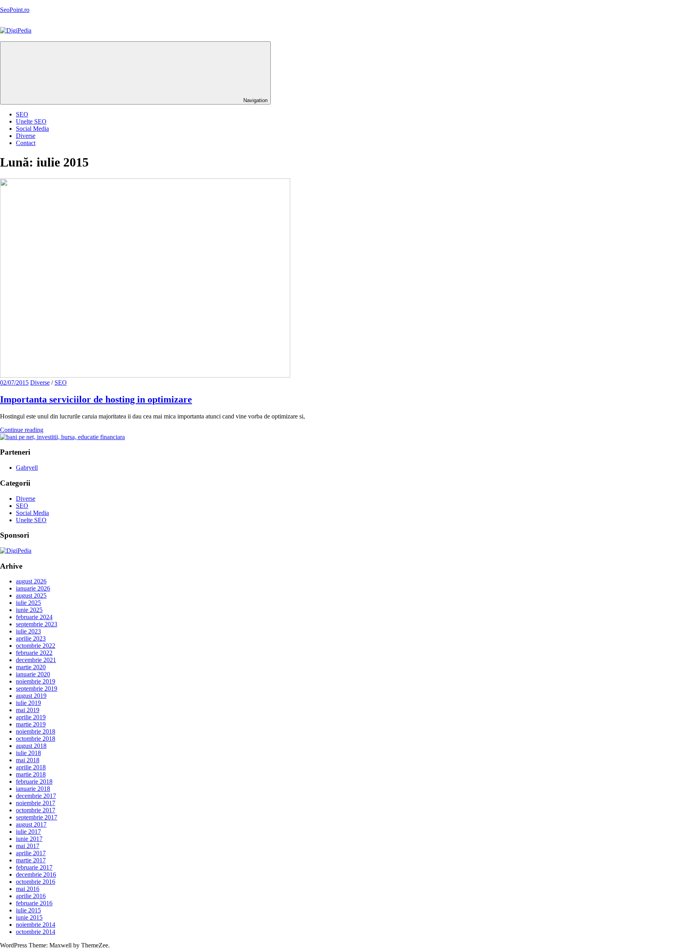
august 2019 (31, 695)
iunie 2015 (29, 917)
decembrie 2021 (36, 660)
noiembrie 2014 (35, 924)
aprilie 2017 (31, 853)
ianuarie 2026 (33, 588)
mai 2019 (27, 710)
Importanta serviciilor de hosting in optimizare (96, 399)
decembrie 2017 (36, 795)
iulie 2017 (28, 831)
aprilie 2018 (31, 767)
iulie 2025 (28, 602)
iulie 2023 (28, 631)
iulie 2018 (28, 753)
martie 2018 (31, 774)
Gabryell (27, 467)
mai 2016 (27, 888)
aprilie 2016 (31, 896)
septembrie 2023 (36, 624)
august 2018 (31, 745)
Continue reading (21, 429)
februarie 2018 (34, 781)
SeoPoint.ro (14, 9)
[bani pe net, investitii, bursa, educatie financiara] (62, 437)
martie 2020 (31, 667)
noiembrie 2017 (35, 803)
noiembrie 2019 (35, 681)
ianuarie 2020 (33, 674)
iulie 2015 (28, 910)
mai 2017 (27, 845)
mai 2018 (27, 760)
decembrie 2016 (36, 874)
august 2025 (31, 595)
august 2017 (31, 824)
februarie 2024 (34, 617)
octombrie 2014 (35, 931)
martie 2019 (31, 724)
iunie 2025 (29, 609)
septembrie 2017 (36, 817)
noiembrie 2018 (35, 731)
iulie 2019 (28, 702)
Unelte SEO (31, 121)
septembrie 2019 (36, 688)
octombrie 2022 (35, 645)
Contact (25, 142)
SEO (22, 114)
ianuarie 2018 (33, 788)
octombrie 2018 (35, 738)
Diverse (25, 135)
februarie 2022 (34, 652)
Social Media (32, 128)
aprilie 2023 (31, 638)
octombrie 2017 (35, 810)
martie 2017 (31, 860)
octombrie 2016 (35, 881)
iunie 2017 (29, 838)
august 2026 (31, 581)
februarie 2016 (34, 903)
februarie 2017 (34, 867)
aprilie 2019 (31, 717)
